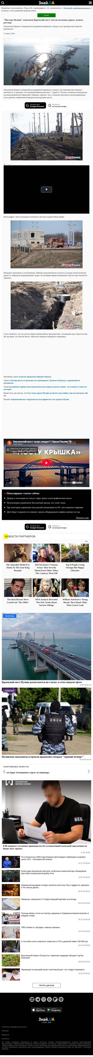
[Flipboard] (55, 999)
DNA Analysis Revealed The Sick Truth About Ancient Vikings (46, 602)
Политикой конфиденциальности (77, 8)
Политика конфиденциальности (14, 1027)
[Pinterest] (61, 999)
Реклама (5, 1031)
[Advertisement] (46, 356)
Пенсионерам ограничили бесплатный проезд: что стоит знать (36, 502)
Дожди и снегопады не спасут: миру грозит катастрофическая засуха (39, 498)
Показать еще (82, 517)
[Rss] (32, 999)
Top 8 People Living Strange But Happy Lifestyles (75, 568)
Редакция (5, 1035)
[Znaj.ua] (46, 3)
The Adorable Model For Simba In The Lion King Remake (18, 568)
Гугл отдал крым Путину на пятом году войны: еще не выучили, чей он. (46, 394)
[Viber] (43, 999)
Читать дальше (46, 985)
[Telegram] (37, 999)
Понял (46, 15)
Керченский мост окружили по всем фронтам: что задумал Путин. (40, 399)
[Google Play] (54, 1010)
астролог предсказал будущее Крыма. (35, 376)
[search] (2, 2)
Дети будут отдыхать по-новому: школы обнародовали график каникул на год (43, 512)
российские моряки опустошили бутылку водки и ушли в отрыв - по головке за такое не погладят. (45, 388)
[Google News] (49, 999)
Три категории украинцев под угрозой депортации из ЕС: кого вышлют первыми (45, 507)
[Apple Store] (38, 1010)
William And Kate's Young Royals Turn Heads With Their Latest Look (75, 602)
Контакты (5, 1039)
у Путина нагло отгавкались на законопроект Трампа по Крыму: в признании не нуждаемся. (42, 381)
